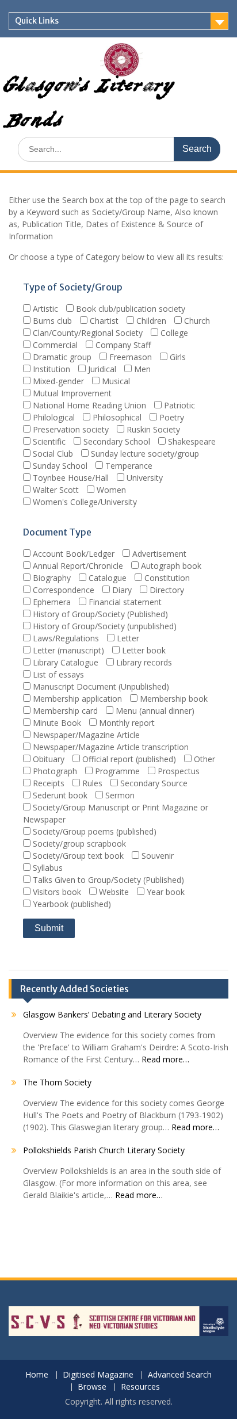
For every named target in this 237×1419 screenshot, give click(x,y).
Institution (50, 369)
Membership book (172, 698)
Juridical (101, 369)
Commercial (54, 344)
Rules (91, 783)
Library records (143, 662)
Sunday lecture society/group (144, 453)
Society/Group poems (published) (93, 831)
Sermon (119, 795)
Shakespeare (191, 441)
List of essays (57, 674)
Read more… (165, 1059)
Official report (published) (128, 759)
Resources (140, 1387)
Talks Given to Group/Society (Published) (107, 879)
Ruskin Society (152, 429)
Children (150, 320)
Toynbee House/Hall (69, 477)
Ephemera (50, 601)
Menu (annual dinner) (153, 710)
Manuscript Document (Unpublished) (99, 686)
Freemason (129, 356)
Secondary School (115, 441)
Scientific (48, 441)
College (173, 332)
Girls (176, 356)
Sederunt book (58, 795)
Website (113, 891)
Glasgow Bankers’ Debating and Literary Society (112, 1014)
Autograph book (170, 565)
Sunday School (58, 465)
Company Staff (122, 344)
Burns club (51, 320)
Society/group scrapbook (78, 843)
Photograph (53, 771)
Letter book (143, 650)
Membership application (76, 698)
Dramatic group (60, 356)
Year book (164, 891)
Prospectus (177, 771)
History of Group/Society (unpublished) (103, 626)
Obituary (47, 759)
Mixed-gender (57, 381)
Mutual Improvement (71, 393)
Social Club (51, 453)
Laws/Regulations (64, 638)
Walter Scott (54, 489)
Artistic (44, 308)
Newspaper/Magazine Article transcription (109, 746)
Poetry (170, 417)
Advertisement (158, 553)
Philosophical (116, 417)
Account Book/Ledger (72, 553)
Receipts (47, 783)
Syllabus (46, 867)
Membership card (64, 710)
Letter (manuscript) (67, 650)
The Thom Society (57, 1082)
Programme (116, 771)
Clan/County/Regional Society (86, 332)
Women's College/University (83, 501)
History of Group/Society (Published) (99, 614)
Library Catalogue (64, 662)
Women (110, 489)
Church (196, 320)
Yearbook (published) (70, 903)
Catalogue (106, 577)
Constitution (166, 577)
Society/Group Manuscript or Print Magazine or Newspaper (115, 813)
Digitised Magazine (98, 1375)
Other (203, 759)
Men (141, 369)
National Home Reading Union (88, 405)
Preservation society (69, 429)
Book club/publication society (129, 308)
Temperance (127, 465)
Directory (165, 589)
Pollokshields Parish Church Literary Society (104, 1150)
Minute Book (55, 722)
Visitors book (55, 891)
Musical (115, 381)
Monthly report (126, 722)
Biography (50, 577)
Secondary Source (153, 783)
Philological (52, 417)
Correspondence (62, 589)
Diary (121, 589)
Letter (126, 638)
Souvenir (156, 855)
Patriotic (178, 405)
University (143, 477)
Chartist (102, 320)
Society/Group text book (77, 855)
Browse (92, 1387)
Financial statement (124, 601)
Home (36, 1375)
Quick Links (37, 21)
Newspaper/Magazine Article (85, 734)
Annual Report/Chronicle (76, 565)
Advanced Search (180, 1375)
